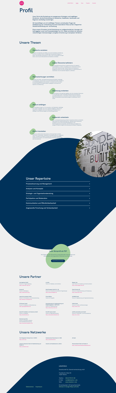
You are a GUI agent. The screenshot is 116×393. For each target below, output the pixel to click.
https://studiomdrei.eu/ (24, 314)
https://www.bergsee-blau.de (78, 285)
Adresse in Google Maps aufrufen (69, 387)
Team (82, 3)
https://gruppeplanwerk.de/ (25, 306)
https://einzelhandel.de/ (51, 339)
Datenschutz (30, 387)
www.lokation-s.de (71, 382)
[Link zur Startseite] (21, 3)
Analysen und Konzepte (58, 189)
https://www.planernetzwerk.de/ (52, 314)
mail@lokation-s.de (71, 380)
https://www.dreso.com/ (77, 292)
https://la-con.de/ (76, 314)
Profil (77, 3)
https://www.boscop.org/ (24, 292)
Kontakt (94, 3)
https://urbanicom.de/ (24, 346)
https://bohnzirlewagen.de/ (51, 292)
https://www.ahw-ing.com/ (24, 285)
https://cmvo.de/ (22, 339)
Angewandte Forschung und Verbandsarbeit (58, 208)
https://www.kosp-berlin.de (51, 307)
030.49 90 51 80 (70, 378)
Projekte (88, 3)
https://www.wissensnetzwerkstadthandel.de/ (81, 345)
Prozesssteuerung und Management (58, 184)
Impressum (38, 387)
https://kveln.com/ (76, 306)
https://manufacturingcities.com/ (26, 323)
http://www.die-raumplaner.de (25, 299)
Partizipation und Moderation (58, 198)
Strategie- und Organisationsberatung (58, 193)
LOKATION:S (70, 3)
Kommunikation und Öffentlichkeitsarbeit (58, 203)
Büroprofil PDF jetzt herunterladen (58, 260)
